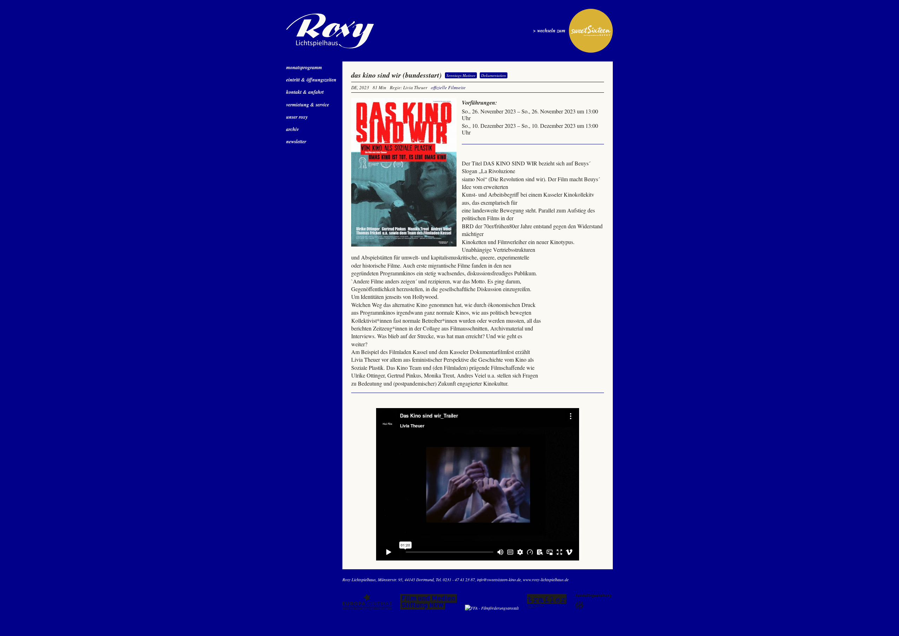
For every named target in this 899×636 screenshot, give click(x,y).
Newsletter (296, 141)
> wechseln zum (549, 30)
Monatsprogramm (304, 67)
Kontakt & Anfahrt (305, 92)
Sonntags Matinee (460, 75)
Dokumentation (493, 75)
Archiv (292, 129)
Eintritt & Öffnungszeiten (311, 79)
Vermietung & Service (307, 104)
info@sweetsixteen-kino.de (499, 579)
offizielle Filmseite (448, 87)
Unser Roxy (297, 116)
